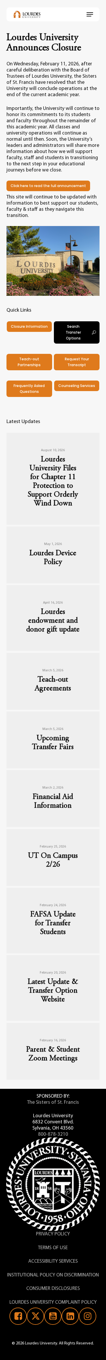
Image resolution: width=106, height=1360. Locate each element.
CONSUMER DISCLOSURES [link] (53, 1288)
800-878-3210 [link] (53, 1134)
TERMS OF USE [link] (53, 1247)
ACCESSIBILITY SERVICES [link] (53, 1261)
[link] (27, 14)
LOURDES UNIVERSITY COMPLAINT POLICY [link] (53, 1302)
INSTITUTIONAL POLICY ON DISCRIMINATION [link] (53, 1275)
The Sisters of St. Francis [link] (53, 1102)
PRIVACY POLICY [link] (53, 1234)
